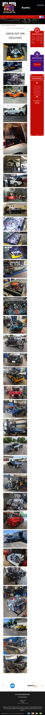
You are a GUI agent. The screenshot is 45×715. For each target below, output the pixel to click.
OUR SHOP (3, 16)
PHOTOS (7, 16)
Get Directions (37, 64)
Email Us (22, 701)
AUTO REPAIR (11, 16)
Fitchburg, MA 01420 (21, 28)
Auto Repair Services (22, 697)
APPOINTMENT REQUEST (30, 16)
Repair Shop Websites (12, 713)
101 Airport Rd (14, 28)
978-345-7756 (40, 5)
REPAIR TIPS (17, 16)
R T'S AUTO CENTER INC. (6, 25)
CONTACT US (23, 16)
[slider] (37, 95)
